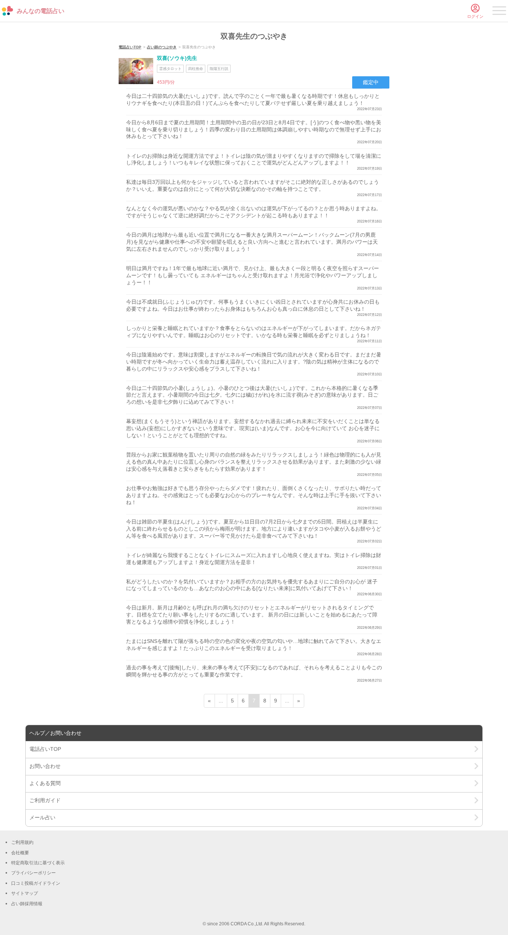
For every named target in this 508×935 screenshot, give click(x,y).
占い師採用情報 (26, 903)
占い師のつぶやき (162, 47)
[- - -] (499, 11)
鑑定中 (371, 82)
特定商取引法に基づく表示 (38, 862)
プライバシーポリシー (33, 872)
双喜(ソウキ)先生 (177, 58)
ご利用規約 (22, 842)
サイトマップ (24, 893)
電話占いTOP (130, 47)
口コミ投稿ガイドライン (35, 883)
